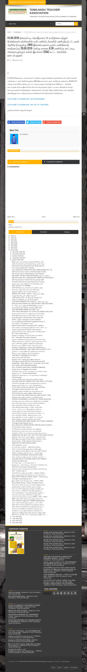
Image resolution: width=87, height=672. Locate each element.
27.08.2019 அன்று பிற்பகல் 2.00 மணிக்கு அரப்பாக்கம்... (28, 315)
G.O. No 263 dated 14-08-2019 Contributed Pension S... (29, 321)
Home (44, 217)
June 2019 (15, 518)
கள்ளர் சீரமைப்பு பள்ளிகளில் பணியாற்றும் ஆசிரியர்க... (27, 491)
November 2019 (17, 254)
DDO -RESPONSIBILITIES (16, 596)
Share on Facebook (18, 122)
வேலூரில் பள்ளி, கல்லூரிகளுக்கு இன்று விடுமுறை (26, 359)
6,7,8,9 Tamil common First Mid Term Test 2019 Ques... (29, 387)
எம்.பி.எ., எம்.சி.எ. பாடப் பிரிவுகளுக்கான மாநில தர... (27, 409)
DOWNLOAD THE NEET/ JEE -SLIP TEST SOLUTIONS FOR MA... (33, 435)
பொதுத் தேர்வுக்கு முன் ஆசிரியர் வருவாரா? (24, 296)
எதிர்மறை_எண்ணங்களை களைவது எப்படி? (20, 636)
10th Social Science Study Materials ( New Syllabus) (28, 274)
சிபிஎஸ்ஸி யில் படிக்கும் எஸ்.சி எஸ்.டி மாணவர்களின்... (27, 431)
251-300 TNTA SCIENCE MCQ (53, 547)
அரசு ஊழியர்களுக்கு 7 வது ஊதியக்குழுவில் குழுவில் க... (28, 493)
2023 (12, 242)
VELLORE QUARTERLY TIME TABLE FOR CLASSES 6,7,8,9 (31, 349)
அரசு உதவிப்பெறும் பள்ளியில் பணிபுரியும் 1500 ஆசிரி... (27, 307)
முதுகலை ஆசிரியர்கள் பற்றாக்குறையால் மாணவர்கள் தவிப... (29, 339)
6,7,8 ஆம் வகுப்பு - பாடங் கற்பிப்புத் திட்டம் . (24, 463)
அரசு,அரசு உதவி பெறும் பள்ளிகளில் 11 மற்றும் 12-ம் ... (27, 495)
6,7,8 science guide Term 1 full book (23, 268)
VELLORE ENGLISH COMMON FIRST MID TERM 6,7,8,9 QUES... (33, 381)
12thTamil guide (17, 377)
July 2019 (15, 516)
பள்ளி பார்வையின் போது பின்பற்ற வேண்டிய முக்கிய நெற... (28, 264)
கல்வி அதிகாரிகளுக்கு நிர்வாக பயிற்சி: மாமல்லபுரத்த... (27, 407)
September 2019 (17, 258)
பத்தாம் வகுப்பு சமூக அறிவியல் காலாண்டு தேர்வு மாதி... (28, 284)
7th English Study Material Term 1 (22, 423)
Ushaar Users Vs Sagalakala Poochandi (24, 369)
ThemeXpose (66, 661)
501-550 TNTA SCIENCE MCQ (53, 532)
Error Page (74, 667)
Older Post (76, 217)
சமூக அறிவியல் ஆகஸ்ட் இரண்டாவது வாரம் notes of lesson (29, 451)
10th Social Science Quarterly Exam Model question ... (29, 266)
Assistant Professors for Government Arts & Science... (29, 282)
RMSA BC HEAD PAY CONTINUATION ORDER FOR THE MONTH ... (33, 278)
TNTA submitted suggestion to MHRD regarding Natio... (29, 500)
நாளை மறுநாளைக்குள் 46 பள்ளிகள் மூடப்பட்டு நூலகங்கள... (29, 475)
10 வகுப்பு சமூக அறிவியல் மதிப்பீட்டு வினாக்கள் (25, 353)
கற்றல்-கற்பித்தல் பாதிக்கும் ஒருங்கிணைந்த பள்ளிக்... (27, 419)
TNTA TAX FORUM (14, 592)
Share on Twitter (35, 122)
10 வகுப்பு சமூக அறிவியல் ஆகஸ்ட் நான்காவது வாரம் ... (28, 345)
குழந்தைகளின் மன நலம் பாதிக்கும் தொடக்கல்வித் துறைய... (29, 331)
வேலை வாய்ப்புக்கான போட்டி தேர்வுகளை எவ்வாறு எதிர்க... (29, 313)
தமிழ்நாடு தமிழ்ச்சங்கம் (15, 227)
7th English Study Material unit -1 (22, 479)
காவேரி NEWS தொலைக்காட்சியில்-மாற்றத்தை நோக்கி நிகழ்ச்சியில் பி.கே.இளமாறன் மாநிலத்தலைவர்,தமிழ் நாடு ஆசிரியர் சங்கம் (60, 569)
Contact (66, 667)
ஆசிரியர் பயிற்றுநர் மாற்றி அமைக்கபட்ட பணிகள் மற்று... (28, 453)
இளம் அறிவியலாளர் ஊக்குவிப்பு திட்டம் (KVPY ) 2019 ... (28, 481)
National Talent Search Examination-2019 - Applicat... (28, 325)
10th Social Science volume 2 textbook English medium (29, 272)
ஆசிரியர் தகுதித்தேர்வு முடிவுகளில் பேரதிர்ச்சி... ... (26, 299)
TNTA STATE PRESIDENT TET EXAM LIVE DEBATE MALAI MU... (33, 311)
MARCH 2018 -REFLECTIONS (17, 611)
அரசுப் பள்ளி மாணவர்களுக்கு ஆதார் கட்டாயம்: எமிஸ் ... (28, 502)
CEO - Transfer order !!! (19, 471)
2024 (12, 240)
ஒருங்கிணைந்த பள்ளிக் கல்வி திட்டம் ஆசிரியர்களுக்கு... (28, 397)
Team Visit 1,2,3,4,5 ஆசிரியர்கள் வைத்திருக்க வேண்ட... (29, 505)
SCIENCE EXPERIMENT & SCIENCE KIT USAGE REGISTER (31, 399)
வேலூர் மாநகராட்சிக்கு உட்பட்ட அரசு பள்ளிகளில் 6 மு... (27, 385)
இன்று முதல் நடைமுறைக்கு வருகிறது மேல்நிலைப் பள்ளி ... (28, 262)
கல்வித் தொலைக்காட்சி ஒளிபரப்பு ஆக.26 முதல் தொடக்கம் (29, 341)
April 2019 (15, 522)
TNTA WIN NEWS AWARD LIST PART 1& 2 (25, 309)
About (59, 667)
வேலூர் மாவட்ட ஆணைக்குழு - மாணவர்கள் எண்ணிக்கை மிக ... (30, 465)
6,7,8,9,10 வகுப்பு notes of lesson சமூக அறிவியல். (27, 429)
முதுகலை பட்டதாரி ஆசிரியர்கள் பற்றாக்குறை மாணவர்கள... (29, 351)
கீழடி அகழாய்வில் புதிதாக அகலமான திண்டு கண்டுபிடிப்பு (28, 403)
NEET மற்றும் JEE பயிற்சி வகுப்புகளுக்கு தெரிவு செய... (28, 499)
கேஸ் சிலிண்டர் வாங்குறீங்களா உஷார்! (22, 323)
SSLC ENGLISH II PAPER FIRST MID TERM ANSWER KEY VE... (32, 270)
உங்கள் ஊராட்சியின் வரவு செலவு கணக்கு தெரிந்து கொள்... (29, 485)
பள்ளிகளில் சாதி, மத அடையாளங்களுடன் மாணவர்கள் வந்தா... (30, 371)
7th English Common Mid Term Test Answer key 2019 (28, 361)
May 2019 (15, 520)
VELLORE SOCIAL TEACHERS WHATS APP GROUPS (29, 459)
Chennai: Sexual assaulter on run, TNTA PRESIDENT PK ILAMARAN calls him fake (60, 563)
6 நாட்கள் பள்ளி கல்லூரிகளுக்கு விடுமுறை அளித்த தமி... (28, 489)
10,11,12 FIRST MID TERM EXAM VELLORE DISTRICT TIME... (32, 395)
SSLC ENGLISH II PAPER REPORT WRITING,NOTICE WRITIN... (32, 425)
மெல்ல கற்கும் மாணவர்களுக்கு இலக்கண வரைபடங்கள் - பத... (30, 327)
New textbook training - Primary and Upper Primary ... (28, 483)
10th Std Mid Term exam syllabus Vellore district (27, 393)
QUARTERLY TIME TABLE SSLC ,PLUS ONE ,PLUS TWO (30, 363)
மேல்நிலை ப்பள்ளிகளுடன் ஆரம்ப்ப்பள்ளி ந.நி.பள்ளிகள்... (28, 335)
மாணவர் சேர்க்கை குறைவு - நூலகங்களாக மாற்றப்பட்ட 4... (28, 413)
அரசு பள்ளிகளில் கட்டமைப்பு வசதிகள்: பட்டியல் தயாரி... (28, 417)
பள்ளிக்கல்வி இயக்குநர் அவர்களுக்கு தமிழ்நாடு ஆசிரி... (28, 379)
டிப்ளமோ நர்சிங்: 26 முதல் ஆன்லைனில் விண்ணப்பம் (27, 411)
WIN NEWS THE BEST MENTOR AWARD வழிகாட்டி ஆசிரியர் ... (31, 276)
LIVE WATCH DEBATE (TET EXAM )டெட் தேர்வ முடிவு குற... (30, 301)
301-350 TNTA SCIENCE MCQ (53, 544)
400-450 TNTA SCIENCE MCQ (53, 540)
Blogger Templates (47, 661)
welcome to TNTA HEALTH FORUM (19, 640)
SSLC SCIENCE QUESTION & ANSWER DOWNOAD (28, 367)
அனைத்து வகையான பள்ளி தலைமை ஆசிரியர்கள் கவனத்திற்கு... (31, 401)
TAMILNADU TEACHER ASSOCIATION (44, 11)
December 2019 (17, 252)
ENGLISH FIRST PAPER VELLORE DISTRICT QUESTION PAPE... (33, 303)
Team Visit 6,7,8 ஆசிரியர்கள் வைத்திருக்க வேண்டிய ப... (28, 507)
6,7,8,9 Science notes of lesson (21, 427)
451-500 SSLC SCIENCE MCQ (53, 536)
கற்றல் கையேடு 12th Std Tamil (21, 357)
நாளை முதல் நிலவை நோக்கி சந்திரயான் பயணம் (26, 405)
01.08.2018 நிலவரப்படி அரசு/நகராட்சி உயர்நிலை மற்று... (28, 288)
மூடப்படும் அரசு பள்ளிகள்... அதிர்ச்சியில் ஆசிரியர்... (27, 447)
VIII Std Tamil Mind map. (19, 461)
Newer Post (11, 217)
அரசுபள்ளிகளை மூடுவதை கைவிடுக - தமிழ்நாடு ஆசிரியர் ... (29, 473)
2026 (12, 236)
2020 (12, 248)
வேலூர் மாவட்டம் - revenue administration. (24, 373)
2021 (12, 246)
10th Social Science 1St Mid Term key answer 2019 (28, 280)
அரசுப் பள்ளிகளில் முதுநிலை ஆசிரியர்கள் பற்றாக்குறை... (28, 343)
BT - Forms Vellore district (20, 333)
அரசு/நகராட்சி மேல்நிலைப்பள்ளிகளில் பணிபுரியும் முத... (27, 509)
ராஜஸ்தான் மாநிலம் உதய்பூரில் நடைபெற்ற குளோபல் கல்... (28, 391)
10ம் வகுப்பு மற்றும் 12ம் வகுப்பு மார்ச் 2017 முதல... (26, 290)
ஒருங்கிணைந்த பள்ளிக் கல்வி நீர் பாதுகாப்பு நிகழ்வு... (27, 487)
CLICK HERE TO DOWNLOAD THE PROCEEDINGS (26, 99)
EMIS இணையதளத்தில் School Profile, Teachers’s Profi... (29, 439)
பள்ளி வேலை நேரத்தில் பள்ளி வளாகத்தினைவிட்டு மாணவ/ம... (30, 383)
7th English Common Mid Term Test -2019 (25, 389)
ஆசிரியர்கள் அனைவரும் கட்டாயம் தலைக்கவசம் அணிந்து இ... (30, 375)
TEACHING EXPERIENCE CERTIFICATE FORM (27, 455)
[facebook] (76, 2)
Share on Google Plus (53, 122)
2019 (12, 250)
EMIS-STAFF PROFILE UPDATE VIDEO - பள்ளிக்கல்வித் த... (30, 477)
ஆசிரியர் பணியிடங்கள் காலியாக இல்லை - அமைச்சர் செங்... (29, 437)
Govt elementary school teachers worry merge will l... (28, 317)
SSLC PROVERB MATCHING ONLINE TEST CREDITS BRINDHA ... (33, 421)
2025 (12, 238)
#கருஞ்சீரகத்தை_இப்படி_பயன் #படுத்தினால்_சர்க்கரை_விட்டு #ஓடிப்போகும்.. (21, 650)
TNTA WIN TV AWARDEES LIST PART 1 (24, 355)
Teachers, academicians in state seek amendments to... (29, 347)
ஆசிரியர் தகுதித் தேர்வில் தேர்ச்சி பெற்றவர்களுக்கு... (27, 329)
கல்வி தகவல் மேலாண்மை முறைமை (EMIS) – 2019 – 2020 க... (30, 497)
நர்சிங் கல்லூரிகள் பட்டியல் (19, 445)
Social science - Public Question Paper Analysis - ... (28, 441)
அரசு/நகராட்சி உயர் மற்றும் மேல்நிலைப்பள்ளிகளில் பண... (28, 511)
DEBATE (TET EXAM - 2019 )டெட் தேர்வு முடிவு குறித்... (28, 294)
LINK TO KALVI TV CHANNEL (21, 286)
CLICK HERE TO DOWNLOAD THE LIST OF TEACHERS (27, 105)
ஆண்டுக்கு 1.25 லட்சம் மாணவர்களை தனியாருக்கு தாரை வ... (30, 433)
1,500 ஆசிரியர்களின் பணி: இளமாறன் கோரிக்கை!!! (27, 297)
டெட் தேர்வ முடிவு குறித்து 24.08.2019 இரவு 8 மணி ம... (28, 305)
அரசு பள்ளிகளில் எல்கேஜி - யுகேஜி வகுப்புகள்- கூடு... (27, 415)
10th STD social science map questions (24, 467)
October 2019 (16, 256)
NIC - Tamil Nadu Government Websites (24, 337)
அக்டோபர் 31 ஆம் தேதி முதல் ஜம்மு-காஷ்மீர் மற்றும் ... (27, 449)
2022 (12, 244)
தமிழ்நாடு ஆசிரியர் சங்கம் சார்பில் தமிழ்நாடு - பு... (26, 292)
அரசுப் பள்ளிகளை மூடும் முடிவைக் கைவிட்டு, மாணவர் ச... (28, 457)
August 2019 (16, 260)
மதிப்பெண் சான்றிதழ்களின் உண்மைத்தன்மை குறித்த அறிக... (29, 513)
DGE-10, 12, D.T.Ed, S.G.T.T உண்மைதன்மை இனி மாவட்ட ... (30, 514)
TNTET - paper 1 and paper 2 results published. (26, 319)
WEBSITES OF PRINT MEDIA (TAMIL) (24, 443)
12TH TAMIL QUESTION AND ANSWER (24, 365)
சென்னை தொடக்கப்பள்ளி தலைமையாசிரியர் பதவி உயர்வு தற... (30, 469)
